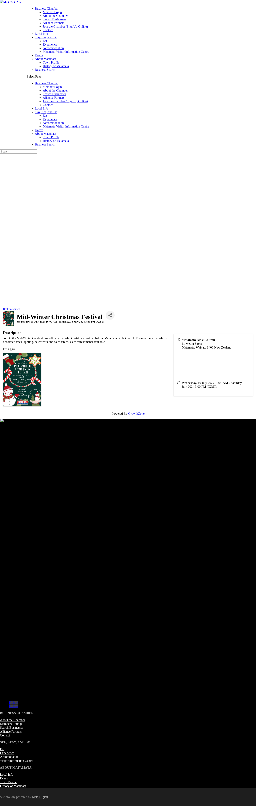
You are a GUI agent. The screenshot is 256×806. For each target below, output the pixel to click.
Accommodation (53, 48)
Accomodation (9, 756)
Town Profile (51, 62)
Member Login (52, 12)
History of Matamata (56, 66)
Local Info (41, 33)
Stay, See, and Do (46, 37)
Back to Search (11, 309)
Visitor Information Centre (16, 760)
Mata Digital (40, 797)
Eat (45, 41)
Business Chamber (46, 8)
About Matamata (45, 59)
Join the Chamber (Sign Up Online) (65, 26)
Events (39, 55)
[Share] (110, 315)
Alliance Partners (53, 23)
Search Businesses (54, 19)
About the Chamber (55, 15)
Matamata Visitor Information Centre (66, 51)
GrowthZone (136, 413)
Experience (50, 44)
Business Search (45, 69)
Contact (48, 30)
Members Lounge (11, 723)
